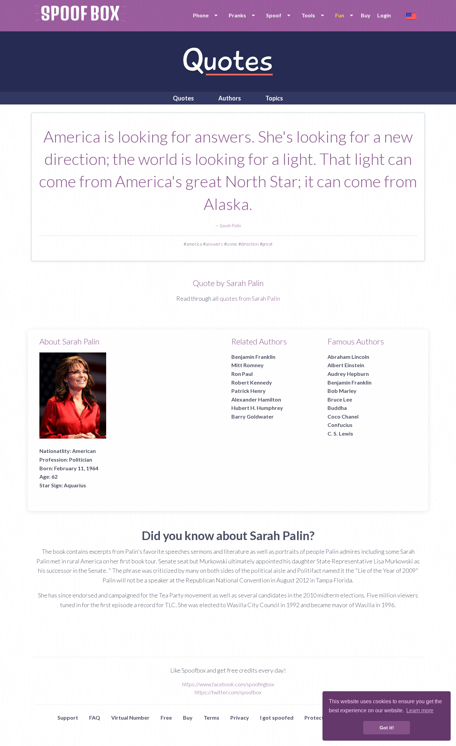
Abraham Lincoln (348, 356)
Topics (274, 98)
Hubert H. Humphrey (257, 408)
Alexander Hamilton (256, 399)
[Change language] (411, 15)
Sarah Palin (230, 225)
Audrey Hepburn (348, 373)
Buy (366, 15)
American (84, 451)
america (194, 244)
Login (384, 15)
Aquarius (75, 485)
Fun (339, 15)
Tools (308, 15)
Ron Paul (242, 373)
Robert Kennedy (251, 382)
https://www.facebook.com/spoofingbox (228, 684)
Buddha (337, 408)
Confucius (340, 425)
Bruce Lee (339, 399)
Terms (211, 717)
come (232, 244)
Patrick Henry (248, 391)
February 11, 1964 (76, 468)
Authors (229, 98)
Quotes (183, 98)
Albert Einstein (345, 365)
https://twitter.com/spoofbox (228, 692)
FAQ (94, 717)
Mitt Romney (247, 365)
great (267, 244)
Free (166, 717)
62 (54, 476)
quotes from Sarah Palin (250, 298)
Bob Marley (342, 391)
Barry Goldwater (252, 416)
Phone (201, 15)
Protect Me (318, 717)
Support (67, 717)
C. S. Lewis (340, 433)
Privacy (239, 717)
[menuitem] (204, 15)
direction (250, 244)
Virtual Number (130, 717)
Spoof (273, 15)
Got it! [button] (387, 727)
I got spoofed (276, 717)
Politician (80, 459)
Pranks (237, 15)
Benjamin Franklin (253, 356)
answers (214, 244)
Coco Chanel (343, 416)
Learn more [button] (419, 710)
